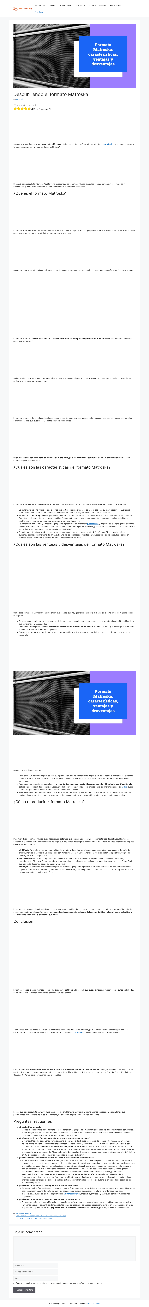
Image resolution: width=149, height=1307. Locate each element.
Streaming (28, 1213)
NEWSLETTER (40, 5)
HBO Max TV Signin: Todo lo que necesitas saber (34, 1218)
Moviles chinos (65, 5)
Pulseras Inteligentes (97, 5)
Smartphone (80, 5)
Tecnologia (39, 12)
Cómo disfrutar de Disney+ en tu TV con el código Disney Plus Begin (41, 1216)
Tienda (52, 5)
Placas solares (115, 5)
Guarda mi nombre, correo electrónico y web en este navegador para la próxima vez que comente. (59, 1283)
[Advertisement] (74, 126)
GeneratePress (94, 1304)
